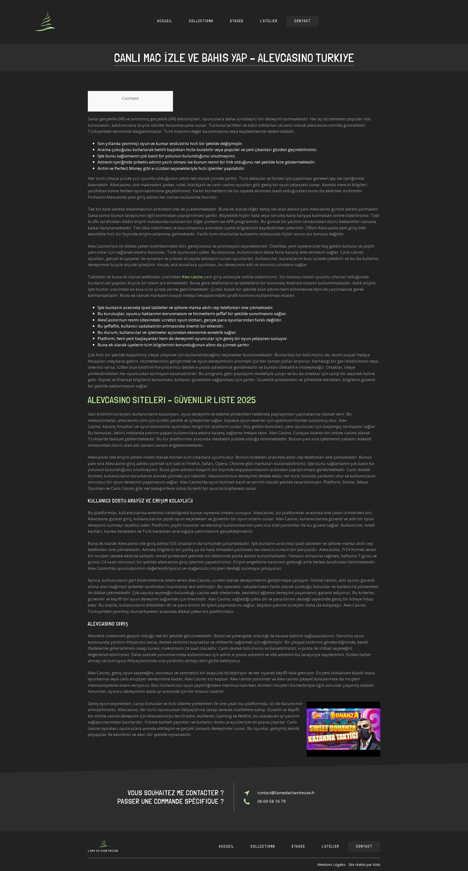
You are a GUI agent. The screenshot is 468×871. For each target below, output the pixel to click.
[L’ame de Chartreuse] (45, 22)
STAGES (237, 21)
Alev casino (192, 277)
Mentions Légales (331, 864)
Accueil (164, 21)
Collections (201, 21)
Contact (302, 21)
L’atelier (269, 21)
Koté (376, 864)
